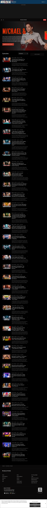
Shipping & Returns (34, 479)
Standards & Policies (34, 481)
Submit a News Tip (34, 482)
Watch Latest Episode (8, 44)
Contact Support (19, 481)
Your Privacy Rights (35, 501)
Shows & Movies (4, 476)
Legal (32, 476)
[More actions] (27, 59)
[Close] (46, 504)
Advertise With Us (19, 476)
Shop (3, 479)
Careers (18, 479)
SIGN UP (44, 19)
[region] (23, 503)
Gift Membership (19, 482)
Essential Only (35, 503)
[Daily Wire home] (23, 19)
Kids (3, 481)
